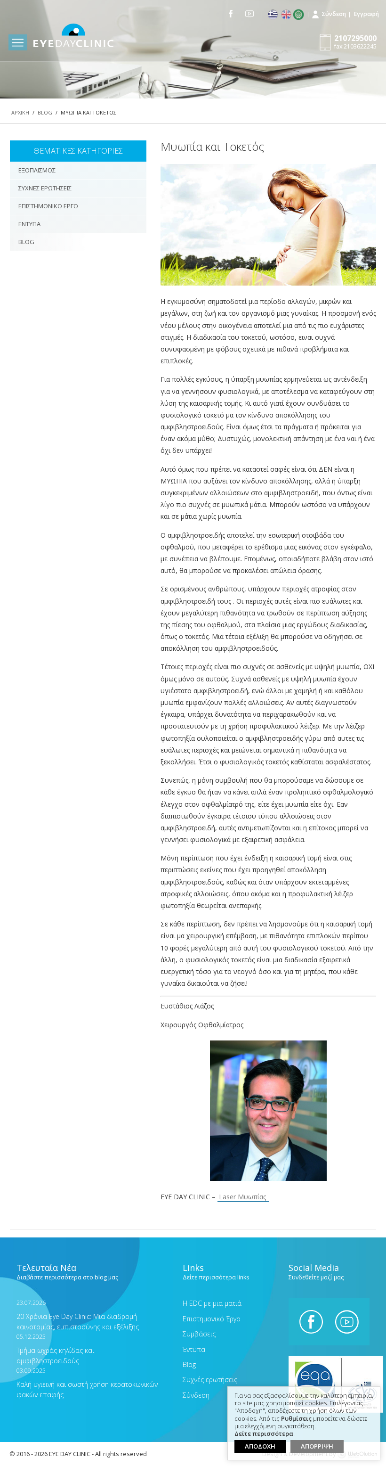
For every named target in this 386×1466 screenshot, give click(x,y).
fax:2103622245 (355, 41)
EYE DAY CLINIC (73, 37)
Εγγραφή (366, 14)
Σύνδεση (334, 14)
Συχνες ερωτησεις (45, 188)
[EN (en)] (287, 15)
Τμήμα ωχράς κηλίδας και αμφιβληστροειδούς (55, 1349)
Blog (45, 112)
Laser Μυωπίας (243, 1196)
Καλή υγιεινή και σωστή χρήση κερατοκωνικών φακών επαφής (87, 1383)
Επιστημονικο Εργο (48, 206)
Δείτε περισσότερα (263, 1434)
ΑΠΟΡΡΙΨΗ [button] (317, 1446)
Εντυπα (29, 224)
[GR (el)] (274, 15)
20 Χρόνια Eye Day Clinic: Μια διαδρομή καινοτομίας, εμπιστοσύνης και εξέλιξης (77, 1315)
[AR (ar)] (300, 14)
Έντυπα (194, 1349)
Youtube (249, 13)
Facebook (231, 13)
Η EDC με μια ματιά (212, 1303)
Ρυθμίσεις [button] (296, 1419)
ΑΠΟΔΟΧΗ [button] (260, 1446)
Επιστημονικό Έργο (212, 1318)
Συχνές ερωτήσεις (210, 1379)
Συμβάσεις (199, 1333)
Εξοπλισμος (37, 170)
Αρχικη (20, 112)
